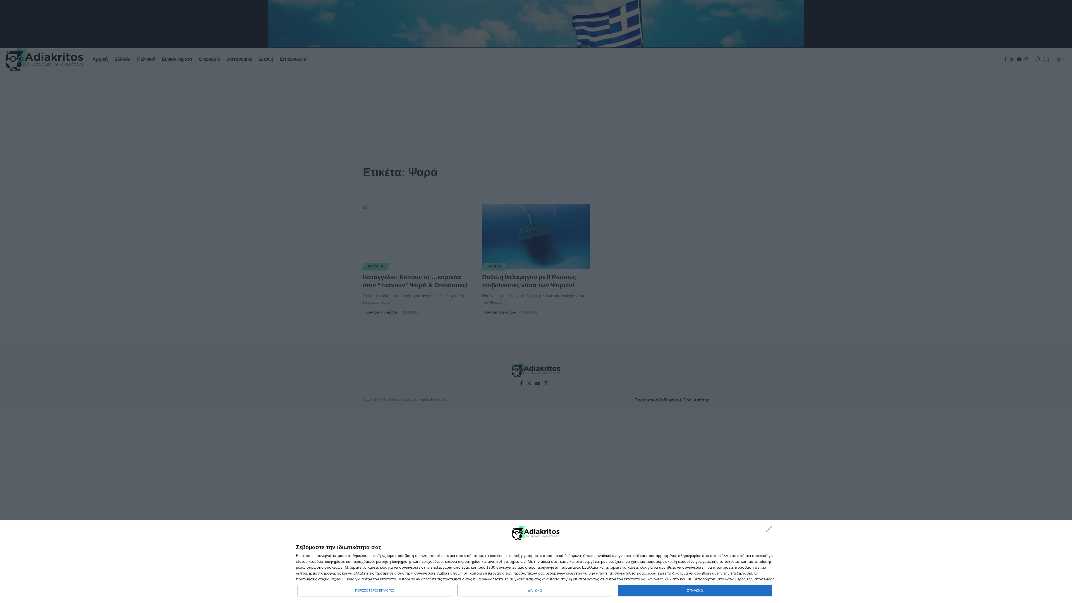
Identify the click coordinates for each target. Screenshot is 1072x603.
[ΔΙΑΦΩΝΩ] (770, 530)
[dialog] (536, 562)
